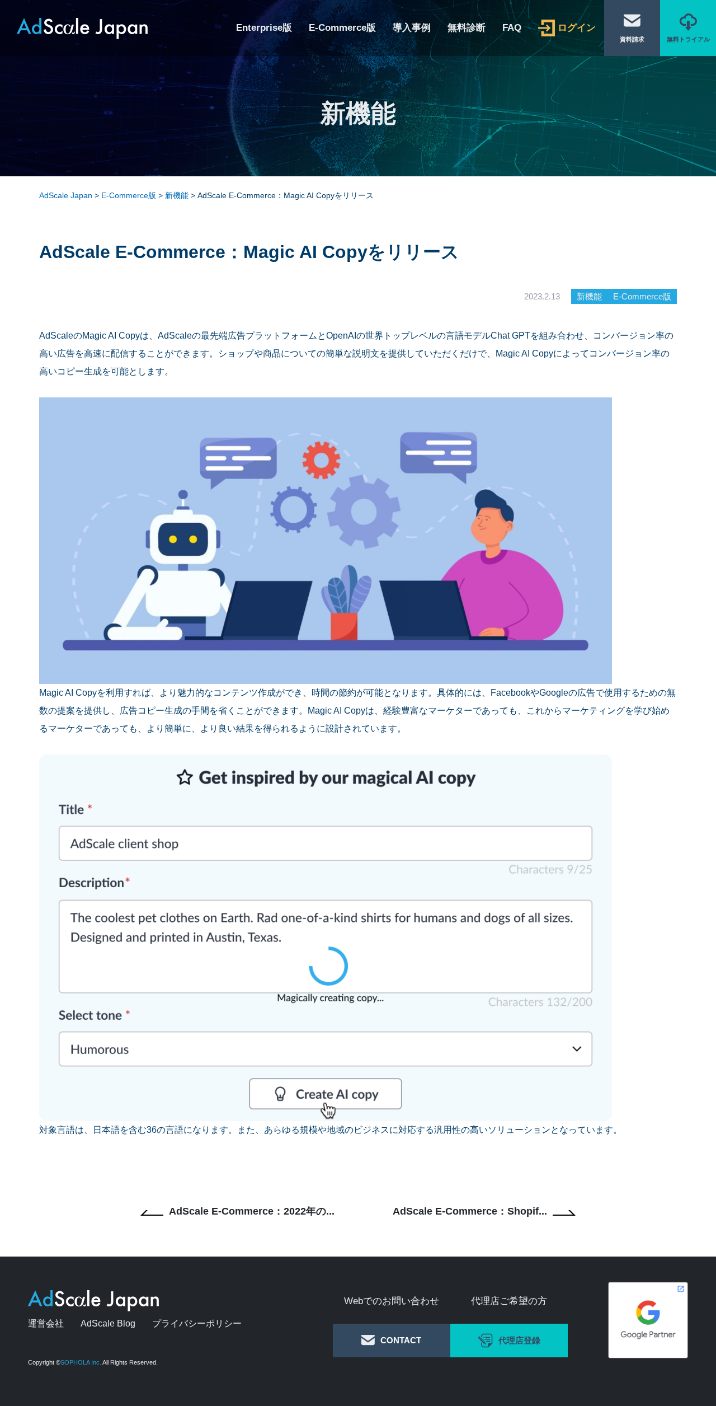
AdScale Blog (108, 1323)
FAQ (511, 28)
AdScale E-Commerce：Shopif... (470, 1211)
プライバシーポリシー (197, 1323)
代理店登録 (519, 1340)
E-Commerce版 (342, 28)
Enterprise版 (264, 28)
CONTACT (400, 1340)
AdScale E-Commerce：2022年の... (252, 1211)
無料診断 (466, 28)
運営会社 (46, 1323)
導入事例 (412, 28)
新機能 (589, 296)
